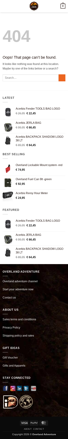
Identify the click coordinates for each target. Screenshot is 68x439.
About (28, 429)
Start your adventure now (18, 289)
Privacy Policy (11, 327)
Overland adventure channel (20, 281)
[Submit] (62, 77)
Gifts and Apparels (14, 365)
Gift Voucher (10, 357)
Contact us (9, 297)
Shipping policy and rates (18, 335)
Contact (38, 429)
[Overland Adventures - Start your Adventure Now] (34, 6)
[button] (5, 6)
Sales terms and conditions (19, 319)
